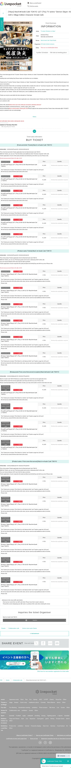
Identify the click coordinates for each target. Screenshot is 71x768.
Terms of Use (34, 738)
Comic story (23, 702)
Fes (30, 699)
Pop (26, 699)
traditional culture (34, 702)
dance (58, 702)
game (47, 718)
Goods (63, 707)
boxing (43, 715)
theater (16, 702)
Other (64, 699)
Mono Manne (51, 702)
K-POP (46, 699)
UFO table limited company (47, 44)
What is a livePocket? (35, 3)
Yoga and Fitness (14, 718)
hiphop (35, 699)
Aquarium (32, 718)
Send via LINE (50, 643)
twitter (36, 643)
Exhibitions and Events (4, 728)
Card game (40, 718)
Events (3, 628)
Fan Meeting (13, 707)
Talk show (52, 707)
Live (58, 707)
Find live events (34, 6)
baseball (11, 715)
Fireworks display (36, 726)
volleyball (30, 715)
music (3, 699)
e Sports (60, 715)
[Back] (3, 13)
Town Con (46, 726)
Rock (22, 699)
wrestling (37, 715)
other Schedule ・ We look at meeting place (52, 52)
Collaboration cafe (14, 628)
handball (66, 715)
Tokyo (54, 40)
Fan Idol (3, 707)
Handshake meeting (24, 707)
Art (67, 726)
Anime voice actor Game (29, 628)
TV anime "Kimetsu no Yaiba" (48, 31)
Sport (2, 715)
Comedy (43, 702)
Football (18, 715)
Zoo (27, 718)
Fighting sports (51, 715)
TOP (1, 680)
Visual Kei (58, 699)
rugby (24, 715)
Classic (52, 699)
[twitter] (41, 742)
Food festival (61, 726)
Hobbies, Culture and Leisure (4, 721)
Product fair (12, 726)
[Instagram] (51, 742)
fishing (52, 718)
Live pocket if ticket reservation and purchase (10, 4)
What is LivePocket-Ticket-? (24, 735)
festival (27, 726)
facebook (43, 643)
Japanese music (14, 699)
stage (10, 702)
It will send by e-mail (57, 643)
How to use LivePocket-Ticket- (45, 735)
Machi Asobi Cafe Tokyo (47, 40)
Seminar (52, 726)
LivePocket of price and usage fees (16, 738)
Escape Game (60, 718)
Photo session (43, 707)
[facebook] (46, 742)
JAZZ (40, 699)
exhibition (34, 707)
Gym (22, 718)
